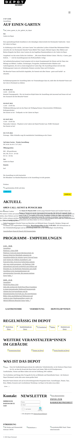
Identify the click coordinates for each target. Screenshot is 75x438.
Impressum (45, 226)
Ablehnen (11, 224)
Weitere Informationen (34, 226)
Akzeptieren (4, 224)
